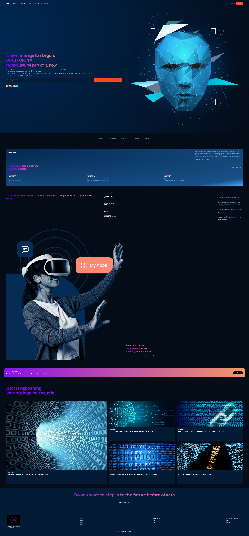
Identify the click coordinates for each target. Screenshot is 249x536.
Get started (107, 80)
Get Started (237, 373)
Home (15, 3)
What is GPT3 (22, 3)
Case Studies (38, 3)
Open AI (30, 3)
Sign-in (239, 3)
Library (46, 3)
